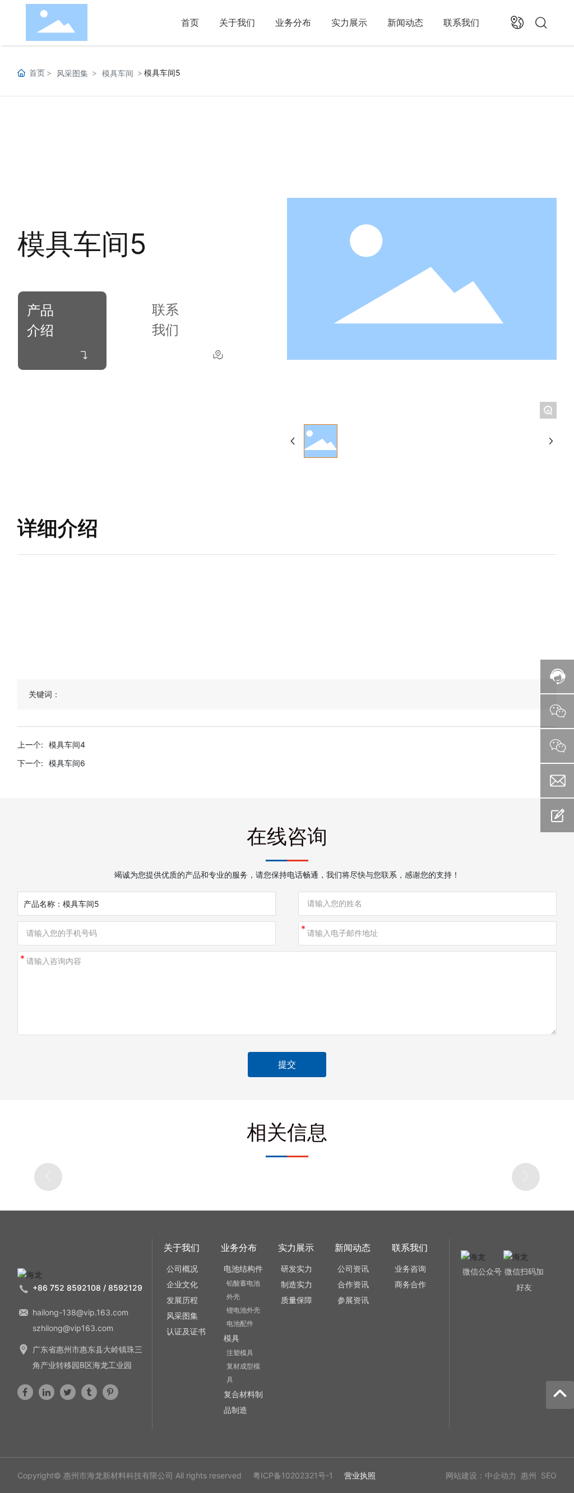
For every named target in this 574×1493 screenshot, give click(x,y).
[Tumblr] (89, 1392)
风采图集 (72, 73)
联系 (165, 310)
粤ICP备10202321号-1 (293, 1475)
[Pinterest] (110, 1392)
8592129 (125, 1287)
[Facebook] (25, 1392)
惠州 (528, 1475)
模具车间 (117, 73)
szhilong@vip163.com (73, 1328)
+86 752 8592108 (67, 1287)
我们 (165, 330)
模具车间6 (67, 763)
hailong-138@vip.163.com (80, 1312)
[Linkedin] (46, 1392)
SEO (549, 1475)
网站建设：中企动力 (481, 1475)
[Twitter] (68, 1392)
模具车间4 (67, 744)
